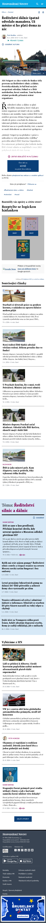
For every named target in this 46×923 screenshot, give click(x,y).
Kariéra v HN (7, 881)
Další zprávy (23, 819)
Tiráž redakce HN (8, 874)
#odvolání (8, 194)
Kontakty (6, 870)
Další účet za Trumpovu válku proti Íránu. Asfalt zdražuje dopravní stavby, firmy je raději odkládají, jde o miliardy (22, 623)
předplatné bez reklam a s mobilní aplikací (27, 175)
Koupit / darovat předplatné (12, 890)
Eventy (5, 894)
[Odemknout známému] (43, 12)
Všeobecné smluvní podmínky (29, 881)
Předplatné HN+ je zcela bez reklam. (33, 279)
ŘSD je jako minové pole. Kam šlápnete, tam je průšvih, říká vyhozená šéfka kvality (18, 470)
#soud (17, 194)
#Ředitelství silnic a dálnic (14, 190)
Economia (6, 877)
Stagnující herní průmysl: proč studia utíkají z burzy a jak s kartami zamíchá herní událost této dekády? (22, 791)
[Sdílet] (39, 12)
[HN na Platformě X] (15, 850)
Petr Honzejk (14, 738)
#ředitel (30, 190)
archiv (39, 73)
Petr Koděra (11, 35)
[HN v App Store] (25, 861)
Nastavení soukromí (25, 877)
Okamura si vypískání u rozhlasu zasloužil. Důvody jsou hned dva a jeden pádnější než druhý (20, 745)
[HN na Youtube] (32, 850)
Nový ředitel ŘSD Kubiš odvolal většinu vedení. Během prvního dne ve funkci (22, 348)
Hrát (15, 233)
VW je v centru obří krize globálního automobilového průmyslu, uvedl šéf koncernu (22, 712)
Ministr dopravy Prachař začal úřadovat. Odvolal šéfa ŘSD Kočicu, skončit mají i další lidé (21, 427)
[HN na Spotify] (29, 850)
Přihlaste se (32, 184)
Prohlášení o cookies (25, 874)
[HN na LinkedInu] (25, 850)
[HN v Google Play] (10, 861)
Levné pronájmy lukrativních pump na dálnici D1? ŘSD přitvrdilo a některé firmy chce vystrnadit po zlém (22, 586)
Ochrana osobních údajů (27, 870)
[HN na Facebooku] (19, 850)
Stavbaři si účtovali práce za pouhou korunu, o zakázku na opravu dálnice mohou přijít (22, 308)
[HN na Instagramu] (22, 850)
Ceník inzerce (7, 884)
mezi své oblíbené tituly (27, 269)
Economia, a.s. (17, 838)
